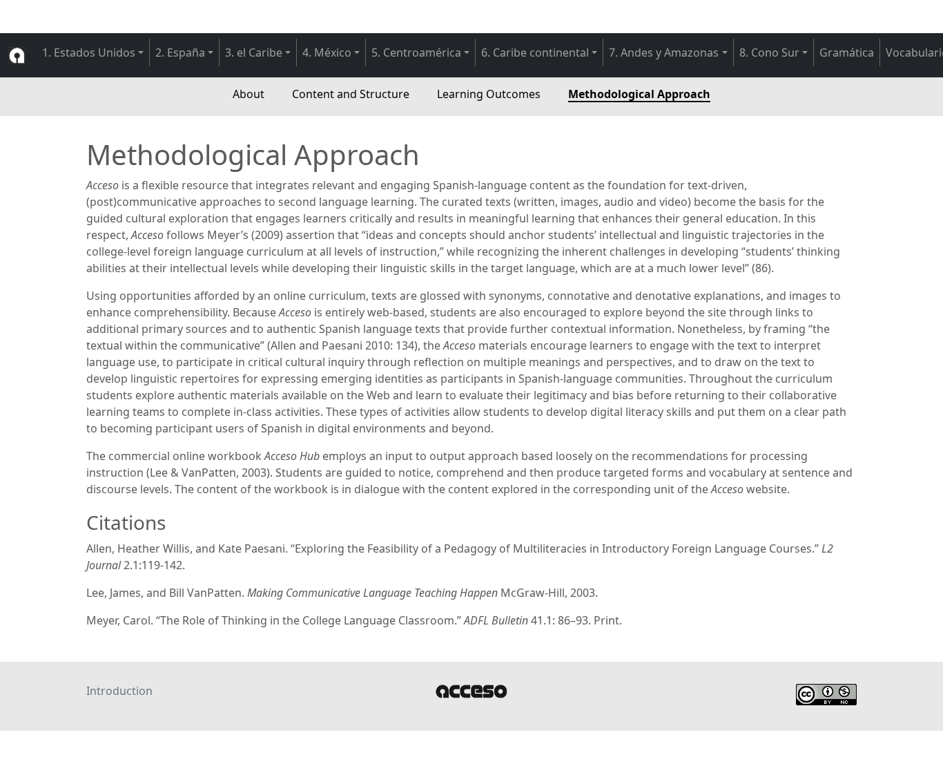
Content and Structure (350, 94)
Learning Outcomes (489, 94)
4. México (326, 52)
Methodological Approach (639, 94)
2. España (180, 52)
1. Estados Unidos (88, 52)
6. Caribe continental (535, 52)
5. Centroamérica (416, 52)
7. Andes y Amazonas (664, 52)
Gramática (846, 52)
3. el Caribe (253, 52)
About (248, 94)
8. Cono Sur (769, 52)
